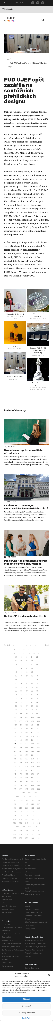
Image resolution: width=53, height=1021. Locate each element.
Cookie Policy (26, 1018)
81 (21, 702)
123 (32, 732)
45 (16, 676)
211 (33, 800)
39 (37, 668)
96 (21, 714)
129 (38, 736)
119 (38, 729)
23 (32, 657)
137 (27, 744)
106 (20, 721)
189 (38, 782)
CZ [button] (4, 3)
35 (16, 668)
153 (32, 755)
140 (15, 748)
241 (33, 823)
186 (21, 782)
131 (21, 740)
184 (38, 778)
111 (21, 725)
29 (37, 661)
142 (26, 748)
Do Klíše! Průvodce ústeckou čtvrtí (25, 616)
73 (32, 695)
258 (20, 838)
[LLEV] (15, 332)
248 (20, 831)
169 (38, 766)
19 (39, 653)
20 (16, 657)
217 (38, 804)
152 (26, 755)
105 (14, 721)
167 (26, 766)
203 (36, 793)
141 (21, 748)
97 (27, 714)
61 (21, 687)
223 (14, 812)
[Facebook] (32, 2)
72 (26, 695)
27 (26, 661)
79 (37, 698)
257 (14, 838)
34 (37, 665)
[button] (49, 975)
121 (21, 732)
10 (24, 649)
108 (32, 721)
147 (26, 751)
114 (38, 725)
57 (26, 683)
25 (16, 661)
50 (16, 680)
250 (33, 831)
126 (21, 736)
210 (27, 800)
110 (16, 725)
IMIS (16, 3)
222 (38, 808)
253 (20, 834)
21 (21, 657)
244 (23, 827)
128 (32, 736)
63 (32, 687)
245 (29, 827)
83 (32, 702)
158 (32, 759)
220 (26, 808)
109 (38, 721)
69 (37, 691)
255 (32, 834)
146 (20, 751)
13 (38, 649)
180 (15, 778)
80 (16, 702)
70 (16, 695)
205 (23, 797)
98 (32, 714)
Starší (47, 645)
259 (26, 838)
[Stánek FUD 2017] (15, 363)
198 (32, 789)
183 (32, 778)
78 (32, 698)
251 (39, 831)
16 (24, 653)
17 (29, 653)
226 (32, 812)
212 (38, 800)
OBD (11, 3)
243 (17, 827)
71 (21, 695)
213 (15, 804)
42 (26, 672)
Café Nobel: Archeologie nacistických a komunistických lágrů (26, 507)
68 (32, 691)
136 (21, 744)
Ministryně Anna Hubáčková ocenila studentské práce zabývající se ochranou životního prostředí (25, 563)
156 (21, 759)
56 (21, 683)
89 (37, 706)
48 (32, 676)
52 (26, 680)
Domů (9, 59)
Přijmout (26, 999)
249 (26, 831)
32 (26, 665)
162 (26, 763)
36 (21, 668)
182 (26, 778)
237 (39, 819)
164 (38, 763)
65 (16, 691)
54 (37, 680)
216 (32, 804)
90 (16, 710)
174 (38, 770)
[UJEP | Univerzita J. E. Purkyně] (9, 19)
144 (38, 748)
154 (38, 755)
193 (32, 785)
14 (14, 653)
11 (28, 649)
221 (32, 808)
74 (37, 695)
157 (27, 759)
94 (37, 710)
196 (20, 789)
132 (26, 740)
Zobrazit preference (26, 1013)
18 (34, 653)
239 (20, 823)
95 (16, 714)
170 (15, 770)
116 (21, 729)
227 (39, 812)
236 (32, 819)
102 (26, 717)
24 (37, 657)
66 (21, 691)
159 (38, 759)
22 (26, 657)
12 (33, 649)
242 (38, 823)
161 (21, 763)
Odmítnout (26, 1006)
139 (38, 744)
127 (27, 736)
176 (21, 774)
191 (21, 785)
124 (38, 732)
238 (14, 823)
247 (14, 831)
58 (32, 683)
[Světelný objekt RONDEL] (38, 300)
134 (38, 740)
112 (27, 725)
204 (17, 797)
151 (21, 755)
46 (21, 676)
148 (32, 751)
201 (23, 793)
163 (32, 763)
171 (21, 770)
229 (20, 816)
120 (15, 732)
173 (32, 770)
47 (27, 676)
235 (26, 819)
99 (37, 714)
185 (15, 782)
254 (26, 834)
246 (36, 827)
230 (27, 816)
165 (14, 766)
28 (32, 661)
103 (32, 717)
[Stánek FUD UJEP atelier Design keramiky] (38, 334)
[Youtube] (42, 2)
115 (15, 729)
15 (19, 653)
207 (36, 797)
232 (38, 816)
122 (26, 732)
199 (38, 789)
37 (26, 668)
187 (27, 782)
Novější (7, 645)
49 (37, 676)
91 (21, 710)
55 (16, 683)
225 (26, 812)
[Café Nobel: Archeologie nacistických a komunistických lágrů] (26, 487)
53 (32, 680)
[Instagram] (37, 2)
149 (38, 751)
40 (16, 672)
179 (38, 774)
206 (29, 797)
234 (20, 819)
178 (32, 774)
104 (38, 717)
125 (15, 736)
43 (32, 672)
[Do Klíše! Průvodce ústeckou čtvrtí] (26, 598)
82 (26, 702)
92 (26, 710)
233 (14, 819)
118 (32, 729)
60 (16, 687)
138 (32, 744)
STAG (22, 3)
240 (26, 823)
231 (33, 816)
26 (21, 661)
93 (32, 710)
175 (15, 774)
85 (16, 706)
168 (32, 766)
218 (15, 808)
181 (21, 778)
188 (32, 782)
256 (38, 834)
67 (27, 691)
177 (27, 774)
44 (37, 672)
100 (15, 717)
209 (21, 800)
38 (32, 668)
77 (26, 698)
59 (37, 683)
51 (21, 680)
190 (15, 785)
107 (26, 721)
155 (15, 759)
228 (14, 816)
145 (14, 751)
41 (21, 672)
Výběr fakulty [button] (7, 9)
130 (15, 740)
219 (20, 808)
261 (39, 838)
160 (15, 763)
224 (20, 812)
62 (26, 687)
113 (32, 725)
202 (29, 793)
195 (14, 789)
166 (20, 766)
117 (27, 729)
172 (26, 770)
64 (37, 687)
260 (32, 838)
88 (32, 706)
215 (27, 804)
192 (26, 785)
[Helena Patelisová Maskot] (38, 369)
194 (38, 785)
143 (32, 748)
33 (32, 665)
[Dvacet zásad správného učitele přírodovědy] (26, 432)
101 (21, 717)
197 (26, 789)
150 (15, 755)
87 (26, 706)
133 (32, 740)
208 (15, 800)
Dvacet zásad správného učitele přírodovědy (23, 452)
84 (37, 702)
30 (16, 665)
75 (16, 698)
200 (17, 793)
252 (14, 834)
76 (21, 698)
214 (21, 804)
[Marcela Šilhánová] (15, 300)
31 (21, 665)
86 (21, 706)
